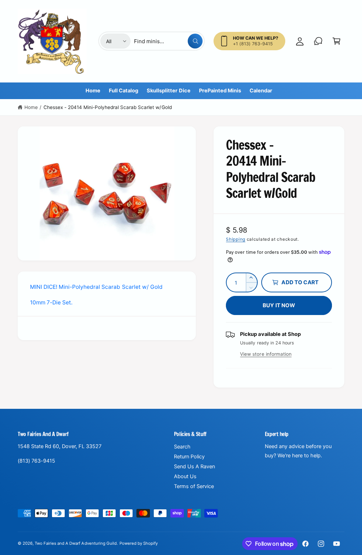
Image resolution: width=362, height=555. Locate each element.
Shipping (235, 239)
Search (182, 447)
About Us (185, 476)
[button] (336, 41)
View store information (265, 354)
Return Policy (189, 456)
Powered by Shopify (138, 543)
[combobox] (168, 41)
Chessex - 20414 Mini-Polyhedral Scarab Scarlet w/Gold (107, 107)
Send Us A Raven (194, 466)
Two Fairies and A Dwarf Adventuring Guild (76, 543)
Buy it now (279, 305)
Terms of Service (194, 486)
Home (31, 107)
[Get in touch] (318, 41)
